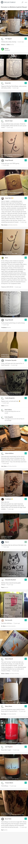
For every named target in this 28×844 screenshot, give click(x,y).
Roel (2, 830)
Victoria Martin (9, 782)
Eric (2, 714)
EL (1, 626)
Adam (5, 466)
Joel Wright (8, 747)
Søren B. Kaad (8, 121)
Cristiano (7, 673)
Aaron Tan (7, 198)
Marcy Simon (8, 706)
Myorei (7, 542)
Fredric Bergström (10, 398)
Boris (6, 257)
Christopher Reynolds (10, 360)
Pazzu (2, 587)
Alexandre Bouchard (10, 579)
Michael (3, 44)
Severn (5, 225)
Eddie (8, 44)
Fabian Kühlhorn (8, 409)
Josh (2, 466)
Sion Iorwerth (8, 620)
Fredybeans (4, 327)
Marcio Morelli (9, 659)
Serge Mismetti (9, 160)
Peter (2, 225)
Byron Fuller (8, 819)
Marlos (2, 673)
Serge (4, 714)
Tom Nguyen (8, 38)
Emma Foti (8, 83)
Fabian (2, 405)
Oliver (4, 626)
